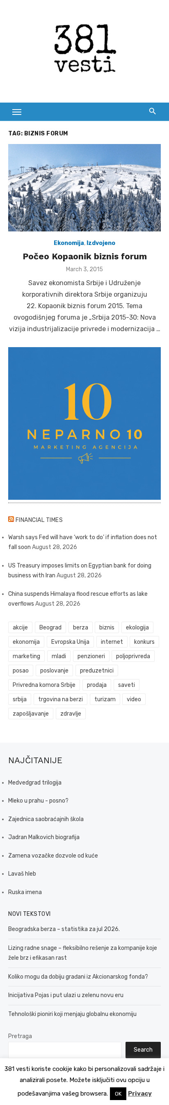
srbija (20, 699)
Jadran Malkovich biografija (44, 837)
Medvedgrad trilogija (35, 782)
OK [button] (118, 1094)
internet (112, 641)
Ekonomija (69, 243)
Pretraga (20, 1036)
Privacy (140, 1093)
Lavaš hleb (22, 873)
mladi (59, 656)
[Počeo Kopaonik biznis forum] (84, 187)
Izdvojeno (101, 243)
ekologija (137, 627)
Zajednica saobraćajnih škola (46, 819)
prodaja (97, 685)
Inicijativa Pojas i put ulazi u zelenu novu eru (65, 995)
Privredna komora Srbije (44, 685)
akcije (20, 627)
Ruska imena (25, 892)
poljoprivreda (133, 656)
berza (80, 627)
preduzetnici (97, 670)
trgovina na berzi (60, 699)
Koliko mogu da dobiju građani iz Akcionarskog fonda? (78, 976)
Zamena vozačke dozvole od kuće (53, 855)
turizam (105, 699)
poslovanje (54, 670)
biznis (106, 627)
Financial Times (39, 520)
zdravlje (70, 713)
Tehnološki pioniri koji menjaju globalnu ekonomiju (72, 1014)
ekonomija (26, 641)
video (134, 699)
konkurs (144, 641)
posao (21, 670)
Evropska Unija (70, 641)
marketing (26, 656)
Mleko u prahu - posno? (38, 800)
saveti (126, 685)
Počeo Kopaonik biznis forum (85, 256)
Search (143, 1049)
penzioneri (91, 656)
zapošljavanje (31, 713)
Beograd (50, 627)
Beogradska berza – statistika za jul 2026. (64, 929)
